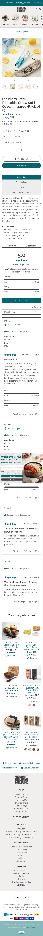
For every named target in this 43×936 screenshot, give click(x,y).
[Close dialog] (42, 453)
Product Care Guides (21, 882)
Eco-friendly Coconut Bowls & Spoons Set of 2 (11, 644)
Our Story (21, 829)
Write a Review (21, 300)
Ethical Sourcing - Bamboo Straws (21, 832)
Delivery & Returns (21, 873)
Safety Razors (21, 794)
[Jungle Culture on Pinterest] (20, 817)
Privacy (21, 879)
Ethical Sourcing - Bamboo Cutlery (21, 834)
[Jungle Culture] (21, 9)
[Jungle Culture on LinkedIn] (25, 817)
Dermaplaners (21, 803)
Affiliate (21, 858)
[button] (11, 114)
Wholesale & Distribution (21, 847)
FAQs (21, 876)
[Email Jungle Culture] (28, 817)
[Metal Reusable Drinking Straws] (21, 57)
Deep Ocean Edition (12, 136)
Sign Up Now (12, 476)
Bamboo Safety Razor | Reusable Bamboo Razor (31, 734)
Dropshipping (21, 850)
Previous (19, 32)
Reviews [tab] (12, 246)
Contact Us (21, 885)
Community (21, 861)
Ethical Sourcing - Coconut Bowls (21, 837)
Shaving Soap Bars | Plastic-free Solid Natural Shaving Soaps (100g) (11, 735)
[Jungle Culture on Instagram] (23, 817)
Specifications (21, 182)
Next (26, 32)
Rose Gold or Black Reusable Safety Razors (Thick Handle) (31, 689)
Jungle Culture (14, 905)
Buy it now (21, 166)
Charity (21, 855)
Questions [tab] (31, 246)
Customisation (21, 852)
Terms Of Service (21, 870)
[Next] (27, 80)
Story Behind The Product (21, 192)
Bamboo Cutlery (21, 809)
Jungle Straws (21, 811)
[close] (41, 3)
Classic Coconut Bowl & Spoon (11, 686)
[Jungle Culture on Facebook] (14, 817)
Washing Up (21, 800)
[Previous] (15, 80)
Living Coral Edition (12, 142)
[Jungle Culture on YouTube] (17, 817)
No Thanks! (12, 479)
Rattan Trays (21, 806)
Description (22, 177)
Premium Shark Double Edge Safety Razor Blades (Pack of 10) (31, 646)
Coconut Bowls (21, 797)
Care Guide (21, 187)
